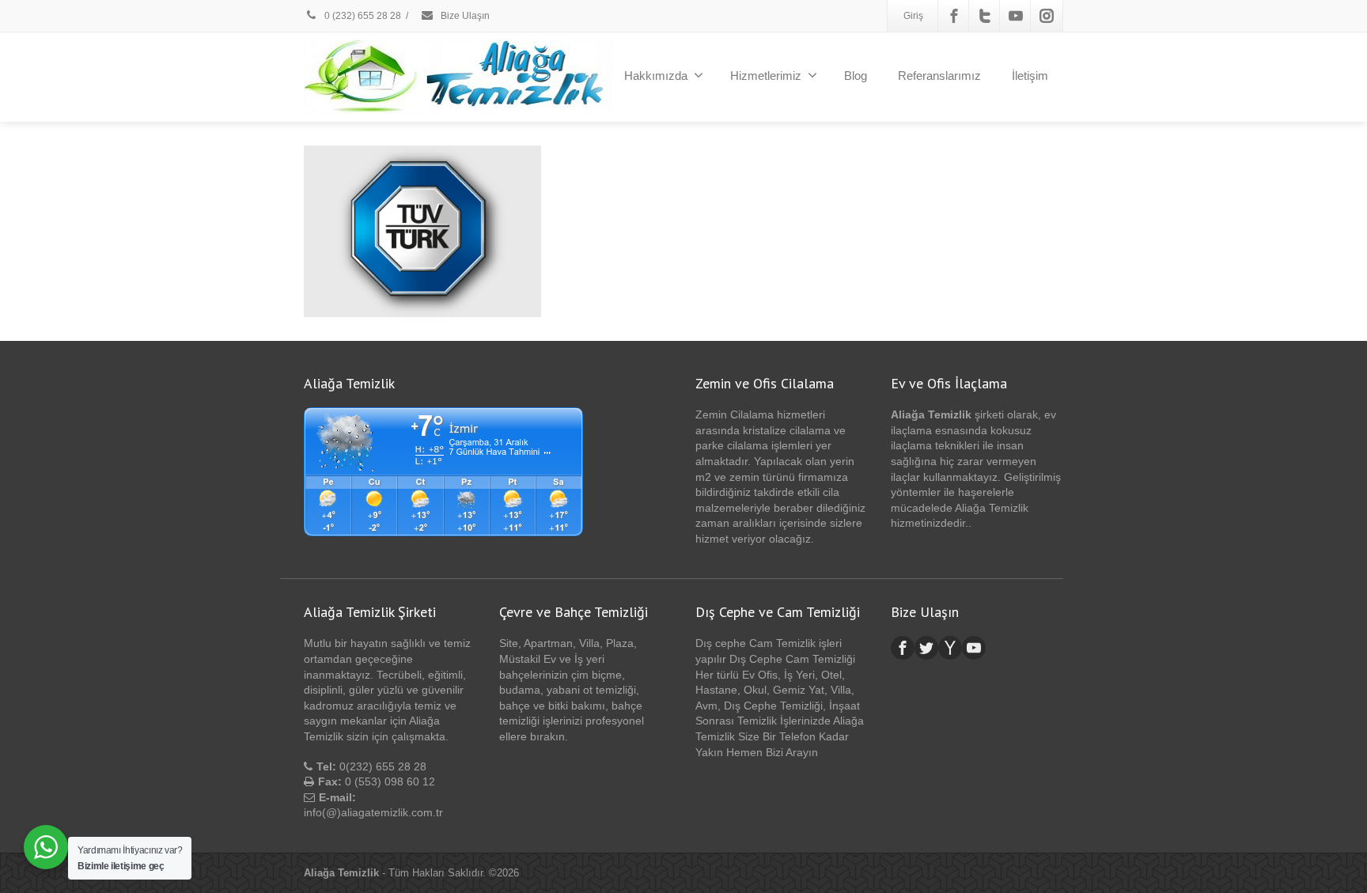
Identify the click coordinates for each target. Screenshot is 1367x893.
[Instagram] (1046, 16)
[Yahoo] (950, 648)
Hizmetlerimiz (765, 75)
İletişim (1030, 75)
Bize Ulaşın (464, 15)
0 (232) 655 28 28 (361, 15)
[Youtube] (1016, 16)
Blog (855, 75)
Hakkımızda (655, 75)
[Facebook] (954, 16)
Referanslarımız (939, 75)
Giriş (913, 15)
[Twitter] (985, 16)
